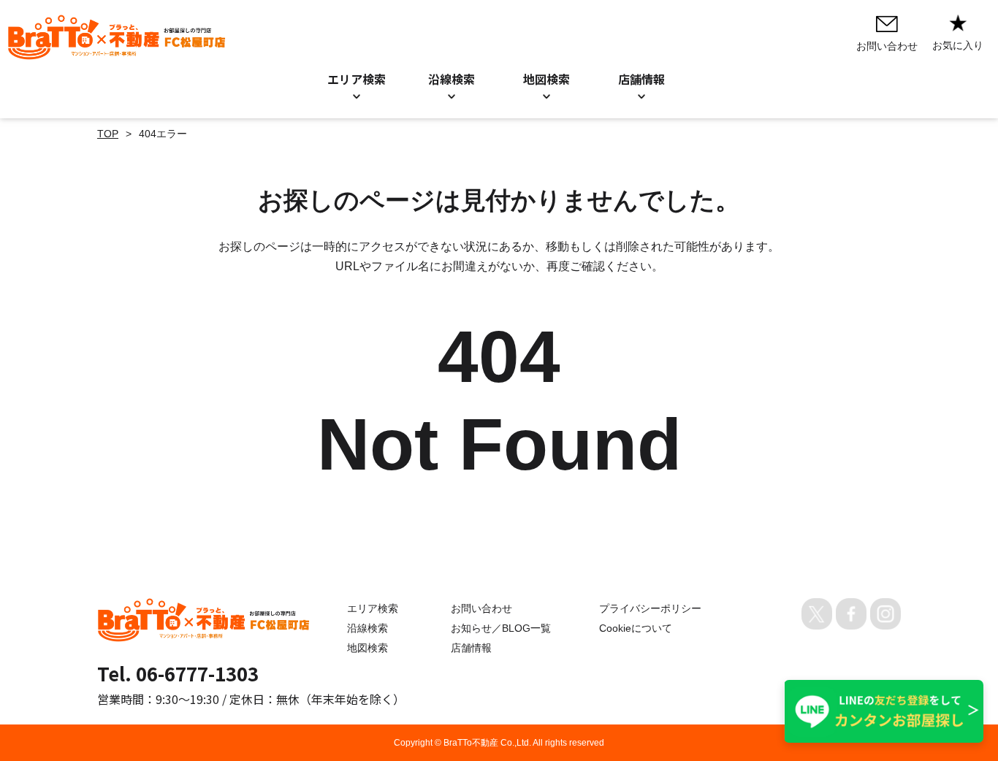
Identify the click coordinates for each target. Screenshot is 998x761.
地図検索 (546, 79)
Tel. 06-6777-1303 (178, 673)
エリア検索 (356, 79)
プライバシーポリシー (650, 608)
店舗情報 (471, 648)
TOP (107, 133)
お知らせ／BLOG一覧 (501, 628)
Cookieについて (635, 628)
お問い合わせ (481, 608)
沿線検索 (451, 79)
